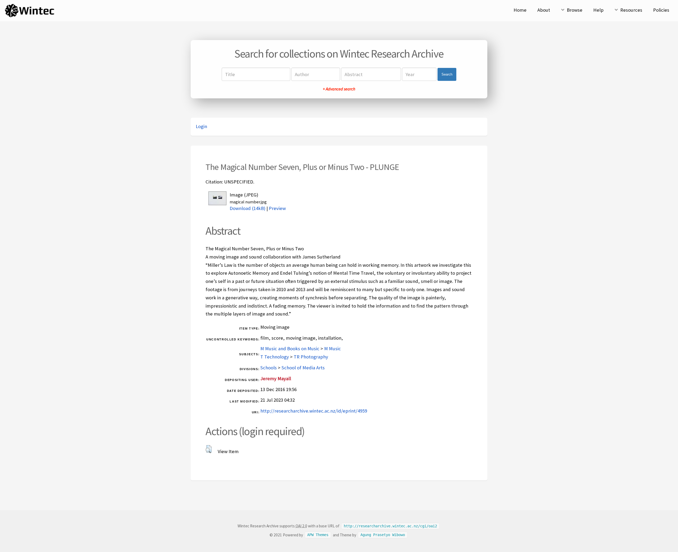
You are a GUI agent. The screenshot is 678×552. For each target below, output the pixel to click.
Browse (574, 10)
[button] (209, 449)
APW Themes (317, 535)
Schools (268, 368)
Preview (277, 208)
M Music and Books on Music (289, 348)
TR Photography (311, 357)
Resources (631, 10)
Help (598, 10)
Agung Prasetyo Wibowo (382, 535)
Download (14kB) (247, 208)
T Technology (274, 357)
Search (446, 74)
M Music (332, 348)
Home (520, 10)
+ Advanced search (339, 88)
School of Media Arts (303, 368)
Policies (661, 10)
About (543, 10)
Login (201, 126)
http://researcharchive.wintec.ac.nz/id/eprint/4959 (313, 411)
